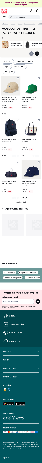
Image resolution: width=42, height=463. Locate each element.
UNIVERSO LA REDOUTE (10, 377)
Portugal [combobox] (9, 458)
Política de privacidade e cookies (18, 444)
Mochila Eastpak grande (13, 278)
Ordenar (7, 61)
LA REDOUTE (7, 351)
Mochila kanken (9, 272)
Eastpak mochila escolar (28, 272)
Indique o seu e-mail (10, 297)
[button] (37, 10)
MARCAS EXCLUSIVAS (9, 368)
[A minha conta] (31, 10)
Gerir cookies (34, 444)
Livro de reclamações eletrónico (15, 447)
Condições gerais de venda (10, 442)
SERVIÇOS (6, 360)
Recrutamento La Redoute (17, 449)
